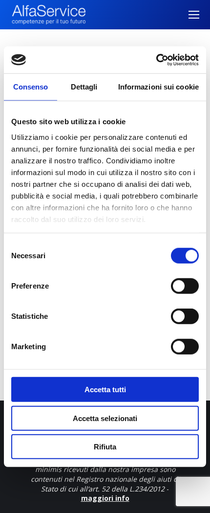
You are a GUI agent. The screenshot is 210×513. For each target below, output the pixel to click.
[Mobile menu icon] (194, 14)
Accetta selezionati (105, 418)
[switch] (185, 286)
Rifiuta (105, 447)
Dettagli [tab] (84, 87)
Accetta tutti (105, 389)
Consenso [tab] (30, 87)
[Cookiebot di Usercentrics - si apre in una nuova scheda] (156, 59)
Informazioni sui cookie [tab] (158, 87)
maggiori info (105, 498)
